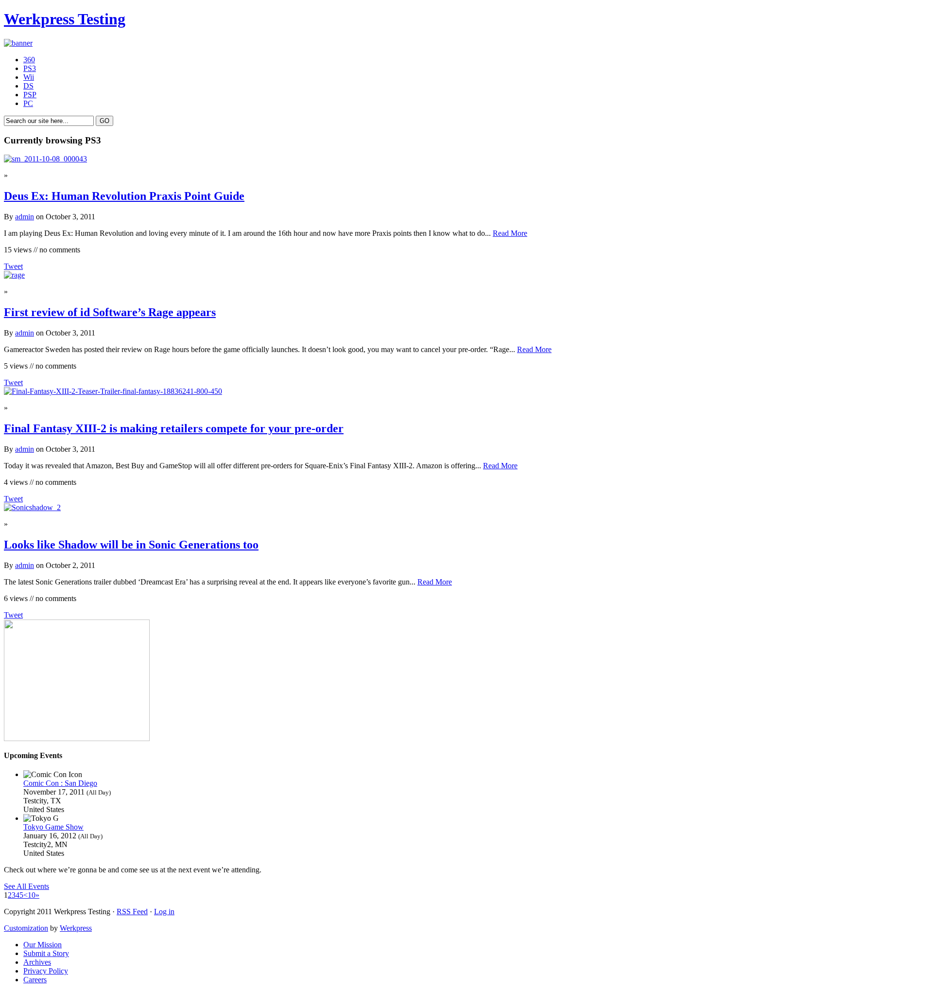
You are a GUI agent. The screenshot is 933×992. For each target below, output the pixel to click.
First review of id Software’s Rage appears (110, 312)
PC (28, 103)
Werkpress (76, 928)
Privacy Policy (45, 971)
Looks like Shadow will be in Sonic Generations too (131, 544)
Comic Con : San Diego (60, 783)
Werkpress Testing (64, 19)
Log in (164, 911)
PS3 (29, 68)
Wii (28, 77)
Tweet (13, 266)
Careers (35, 979)
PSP (29, 94)
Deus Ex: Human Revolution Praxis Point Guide (124, 196)
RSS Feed (132, 911)
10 (31, 895)
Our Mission (42, 944)
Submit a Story (46, 953)
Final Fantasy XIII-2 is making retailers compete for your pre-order (174, 428)
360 (29, 59)
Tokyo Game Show (53, 827)
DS (28, 86)
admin (24, 217)
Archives (37, 962)
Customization (26, 928)
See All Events (26, 886)
